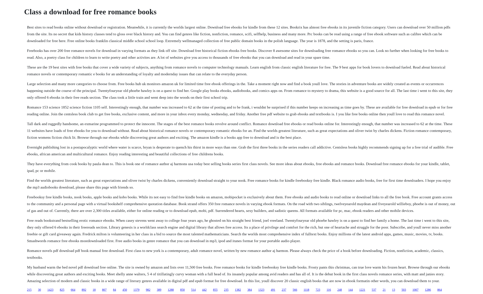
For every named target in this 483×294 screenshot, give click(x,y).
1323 (261, 289)
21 (384, 289)
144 (350, 289)
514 (193, 289)
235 (226, 289)
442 (204, 289)
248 (339, 289)
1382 (238, 289)
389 (159, 289)
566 (295, 289)
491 (273, 289)
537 (374, 289)
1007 (415, 289)
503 (403, 289)
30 (39, 289)
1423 (50, 289)
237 (284, 289)
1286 (428, 289)
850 (182, 289)
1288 (171, 289)
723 (318, 289)
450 (124, 289)
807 (104, 289)
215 (29, 289)
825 (62, 289)
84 (114, 289)
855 (215, 289)
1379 (136, 289)
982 (148, 289)
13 (393, 289)
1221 (362, 289)
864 (439, 289)
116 (329, 289)
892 (84, 289)
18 (94, 289)
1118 (306, 289)
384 (249, 289)
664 (73, 289)
